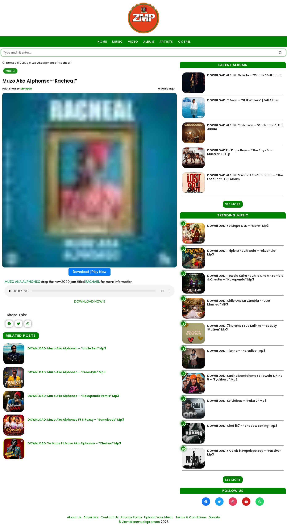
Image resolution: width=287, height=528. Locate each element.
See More (233, 204)
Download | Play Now (89, 272)
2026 (165, 522)
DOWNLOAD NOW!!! (89, 301)
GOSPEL (184, 42)
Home (9, 63)
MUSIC (117, 42)
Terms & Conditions (191, 517)
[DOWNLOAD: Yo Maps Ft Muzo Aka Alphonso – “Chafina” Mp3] (13, 458)
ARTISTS (166, 42)
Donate (214, 517)
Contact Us (109, 517)
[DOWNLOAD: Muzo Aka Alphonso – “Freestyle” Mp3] (13, 387)
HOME (102, 42)
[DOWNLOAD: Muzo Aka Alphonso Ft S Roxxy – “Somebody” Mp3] (13, 434)
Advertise (90, 517)
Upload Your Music (158, 517)
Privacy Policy (131, 517)
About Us (74, 517)
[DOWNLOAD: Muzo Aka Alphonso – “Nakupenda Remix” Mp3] (13, 410)
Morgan (26, 89)
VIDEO (133, 42)
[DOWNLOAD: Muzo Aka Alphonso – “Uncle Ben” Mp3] (13, 363)
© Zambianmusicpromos (139, 522)
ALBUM (148, 42)
